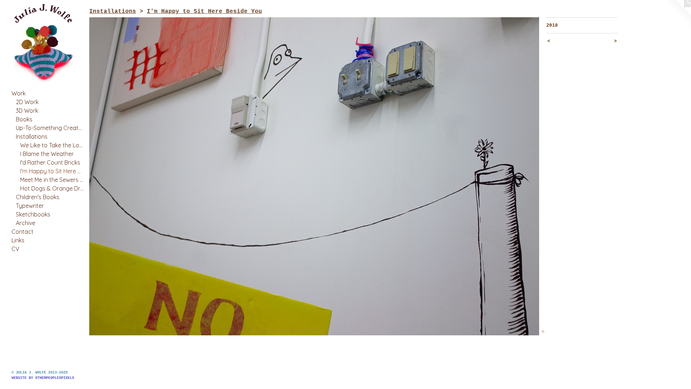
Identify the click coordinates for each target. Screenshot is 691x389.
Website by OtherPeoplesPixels (43, 378)
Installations (32, 136)
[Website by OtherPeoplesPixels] (676, 14)
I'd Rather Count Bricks (50, 162)
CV (15, 248)
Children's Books (37, 197)
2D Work (27, 102)
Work (19, 93)
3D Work (27, 110)
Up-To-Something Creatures (49, 127)
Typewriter (30, 205)
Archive (25, 223)
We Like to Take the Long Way (51, 145)
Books (24, 119)
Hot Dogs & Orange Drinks (51, 188)
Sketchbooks (33, 214)
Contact (22, 231)
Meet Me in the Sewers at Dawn (51, 179)
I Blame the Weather (47, 153)
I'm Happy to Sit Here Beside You (51, 171)
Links (18, 240)
